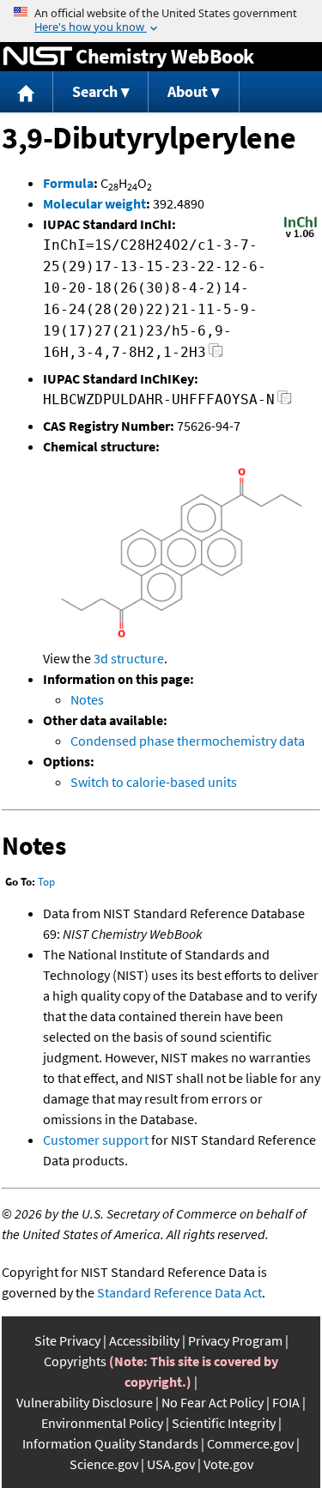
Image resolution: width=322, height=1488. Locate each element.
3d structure (129, 658)
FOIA (286, 1402)
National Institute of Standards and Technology (37, 56)
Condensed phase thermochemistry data (187, 740)
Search (95, 91)
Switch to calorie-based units (153, 781)
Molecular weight (94, 203)
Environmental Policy (102, 1422)
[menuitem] (26, 92)
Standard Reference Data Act (179, 1292)
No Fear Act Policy (212, 1402)
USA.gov (171, 1464)
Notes (87, 699)
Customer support (96, 1139)
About (187, 91)
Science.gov (104, 1464)
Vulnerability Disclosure (84, 1402)
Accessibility (144, 1340)
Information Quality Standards (110, 1443)
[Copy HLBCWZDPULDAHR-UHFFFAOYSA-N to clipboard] (284, 402)
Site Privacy (67, 1340)
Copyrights (75, 1361)
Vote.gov (228, 1464)
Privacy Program (235, 1340)
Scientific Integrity (224, 1422)
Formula (68, 182)
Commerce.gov (250, 1443)
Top (46, 881)
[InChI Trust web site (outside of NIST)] (300, 236)
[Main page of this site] (26, 92)
